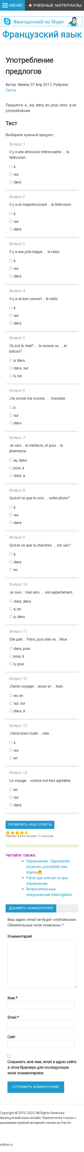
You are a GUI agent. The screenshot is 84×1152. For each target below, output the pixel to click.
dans (17, 182)
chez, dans (22, 601)
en (16, 570)
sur (16, 174)
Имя (12, 998)
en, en (18, 695)
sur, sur (19, 703)
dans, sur (21, 368)
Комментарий (19, 936)
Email (13, 1017)
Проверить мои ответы (30, 825)
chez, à (19, 475)
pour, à (19, 468)
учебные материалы (57, 5)
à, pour (19, 664)
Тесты (11, 90)
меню (16, 5)
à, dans (19, 360)
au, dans (20, 460)
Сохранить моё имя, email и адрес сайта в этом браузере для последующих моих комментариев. (41, 1067)
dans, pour (22, 648)
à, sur (18, 376)
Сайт (11, 1037)
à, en (17, 609)
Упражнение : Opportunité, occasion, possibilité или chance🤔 (48, 867)
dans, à (19, 711)
